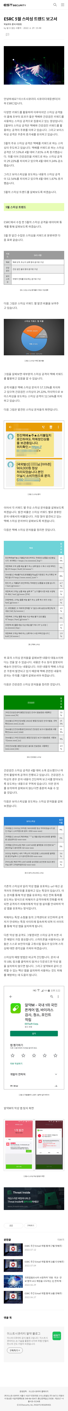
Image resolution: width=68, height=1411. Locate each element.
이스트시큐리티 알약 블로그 (23, 1333)
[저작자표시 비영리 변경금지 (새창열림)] (41, 1225)
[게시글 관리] (20, 1225)
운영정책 (23, 1391)
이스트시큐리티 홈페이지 (38, 1391)
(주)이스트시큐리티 (11, 1395)
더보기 (61, 1239)
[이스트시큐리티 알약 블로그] (15, 5)
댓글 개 (8, 1318)
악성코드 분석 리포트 (13, 24)
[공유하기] (16, 1225)
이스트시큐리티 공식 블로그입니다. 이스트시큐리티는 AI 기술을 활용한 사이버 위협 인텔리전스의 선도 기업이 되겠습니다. (27, 1340)
